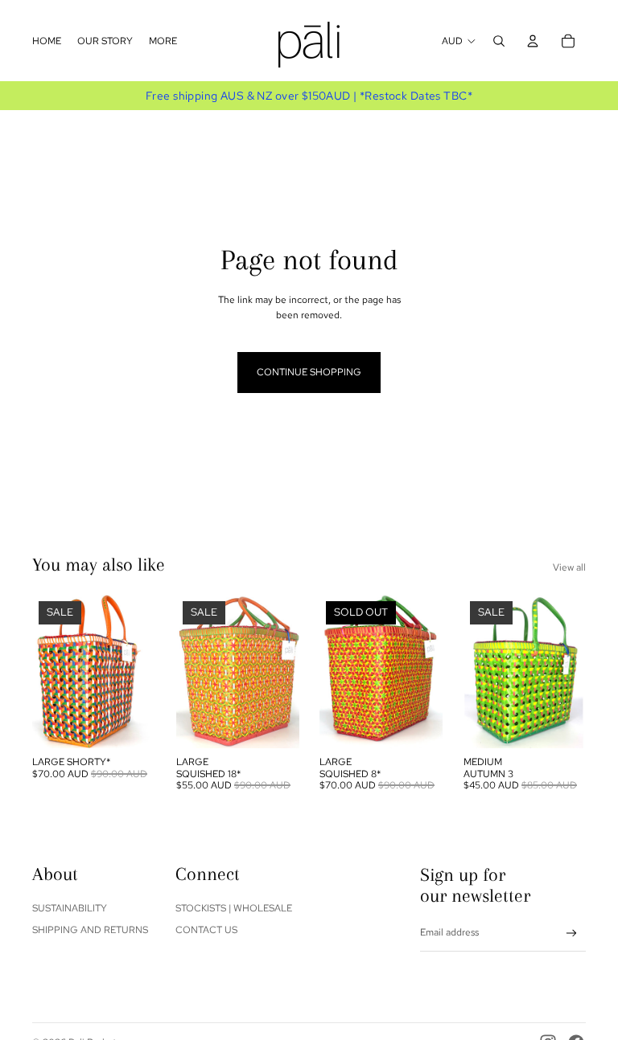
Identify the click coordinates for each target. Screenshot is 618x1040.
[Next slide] (142, 671)
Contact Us (206, 929)
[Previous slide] (44, 671)
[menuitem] (46, 41)
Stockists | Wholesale (233, 908)
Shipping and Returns (90, 929)
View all (569, 567)
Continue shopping (309, 372)
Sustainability (69, 908)
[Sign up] (572, 933)
